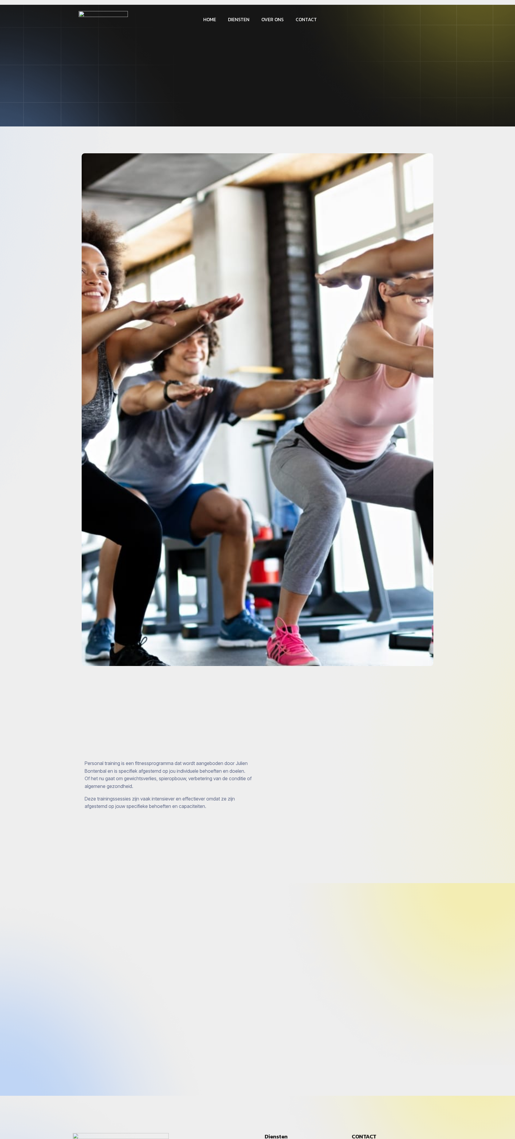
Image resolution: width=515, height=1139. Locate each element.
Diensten (238, 19)
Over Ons (272, 19)
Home (209, 19)
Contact (306, 19)
